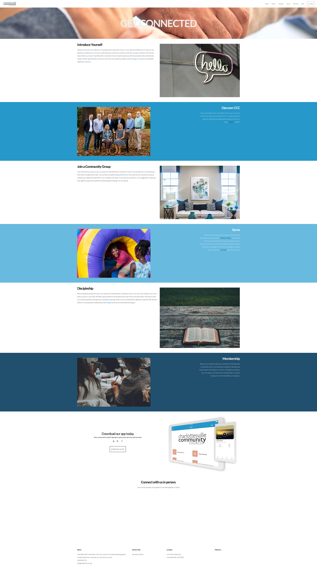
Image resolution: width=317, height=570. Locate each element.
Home (267, 4)
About (274, 4)
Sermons (295, 4)
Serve (289, 4)
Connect (281, 4)
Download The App (117, 449)
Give (302, 4)
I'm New (310, 4)
